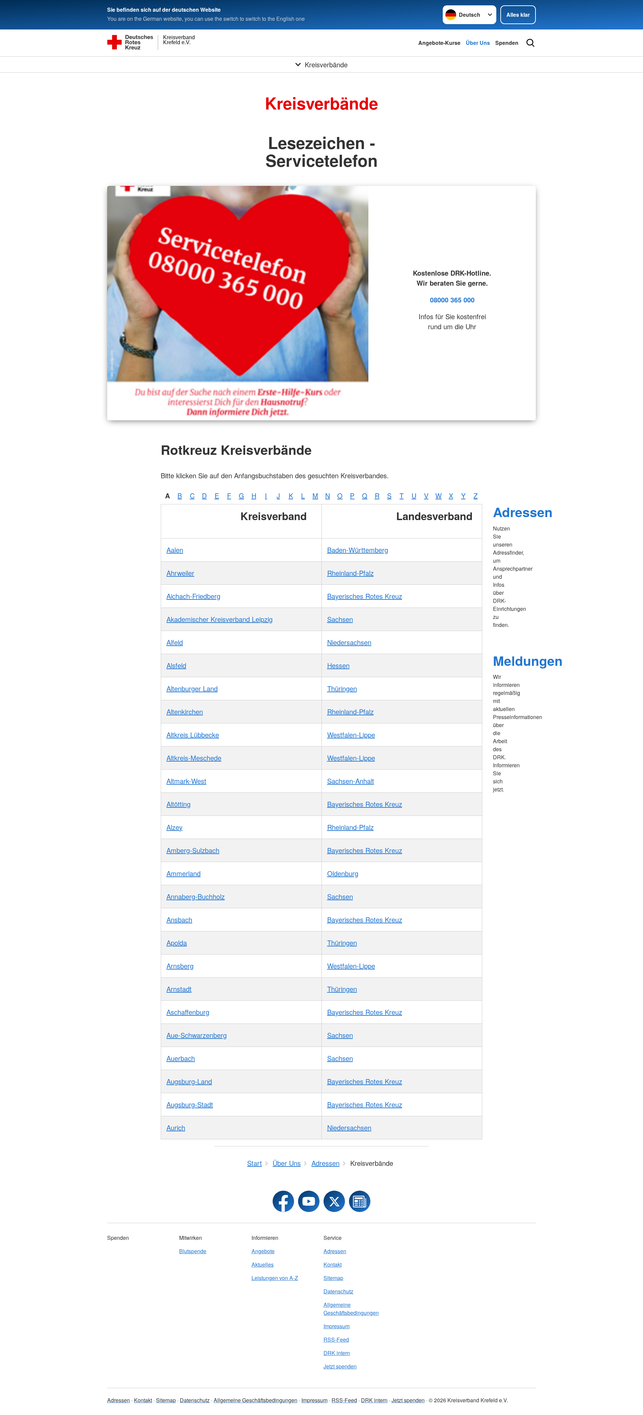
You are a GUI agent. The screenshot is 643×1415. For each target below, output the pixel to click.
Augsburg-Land (189, 1081)
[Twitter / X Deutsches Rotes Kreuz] (334, 1201)
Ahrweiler (180, 573)
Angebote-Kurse (439, 43)
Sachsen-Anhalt (350, 781)
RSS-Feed (336, 1339)
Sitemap (333, 1278)
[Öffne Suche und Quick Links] (530, 43)
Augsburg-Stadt (189, 1104)
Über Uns (478, 43)
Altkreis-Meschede (193, 758)
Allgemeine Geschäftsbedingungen (351, 1309)
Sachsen (340, 619)
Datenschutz (338, 1291)
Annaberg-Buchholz (195, 896)
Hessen (338, 665)
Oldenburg (342, 873)
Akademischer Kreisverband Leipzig (219, 619)
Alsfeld (176, 665)
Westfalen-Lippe (351, 734)
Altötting (178, 804)
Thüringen (342, 688)
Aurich (175, 1127)
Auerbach (180, 1058)
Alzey (174, 827)
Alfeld (174, 642)
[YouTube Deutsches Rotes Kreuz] (308, 1201)
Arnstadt (179, 989)
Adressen (523, 511)
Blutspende (192, 1251)
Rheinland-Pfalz (350, 573)
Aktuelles (263, 1264)
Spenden (506, 43)
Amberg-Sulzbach (192, 850)
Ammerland (183, 873)
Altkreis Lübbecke (192, 734)
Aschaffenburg (187, 1012)
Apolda (176, 942)
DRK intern (337, 1353)
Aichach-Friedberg (193, 596)
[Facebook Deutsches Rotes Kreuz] (283, 1201)
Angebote (263, 1251)
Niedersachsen (349, 642)
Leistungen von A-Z (275, 1278)
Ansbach (179, 919)
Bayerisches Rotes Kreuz (364, 596)
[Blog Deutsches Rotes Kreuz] (359, 1201)
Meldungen (528, 660)
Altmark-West (186, 781)
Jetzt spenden (340, 1366)
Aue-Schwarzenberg (196, 1035)
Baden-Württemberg (357, 550)
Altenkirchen (184, 711)
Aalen (174, 550)
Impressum (337, 1326)
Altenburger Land (192, 688)
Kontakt (333, 1264)
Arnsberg (180, 966)
